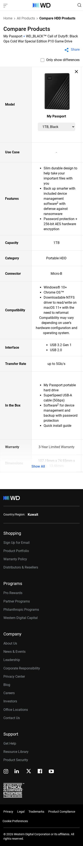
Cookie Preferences (15, 821)
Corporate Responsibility (21, 668)
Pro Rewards (12, 593)
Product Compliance (61, 811)
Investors (10, 701)
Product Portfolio (16, 551)
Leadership (11, 660)
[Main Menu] (6, 5)
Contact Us (11, 718)
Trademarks (36, 811)
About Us (10, 643)
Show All (38, 466)
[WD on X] (29, 771)
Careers (9, 693)
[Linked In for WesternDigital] (17, 772)
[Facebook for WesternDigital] (40, 772)
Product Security (15, 760)
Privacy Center (14, 677)
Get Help (9, 743)
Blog (6, 685)
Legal (20, 811)
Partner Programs (16, 601)
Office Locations (15, 710)
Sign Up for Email (16, 543)
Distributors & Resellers (20, 567)
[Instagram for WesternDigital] (6, 772)
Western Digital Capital (20, 618)
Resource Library (16, 752)
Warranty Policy (15, 559)
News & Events (14, 652)
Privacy (8, 811)
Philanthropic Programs (21, 610)
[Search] (79, 5)
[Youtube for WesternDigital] (51, 772)
